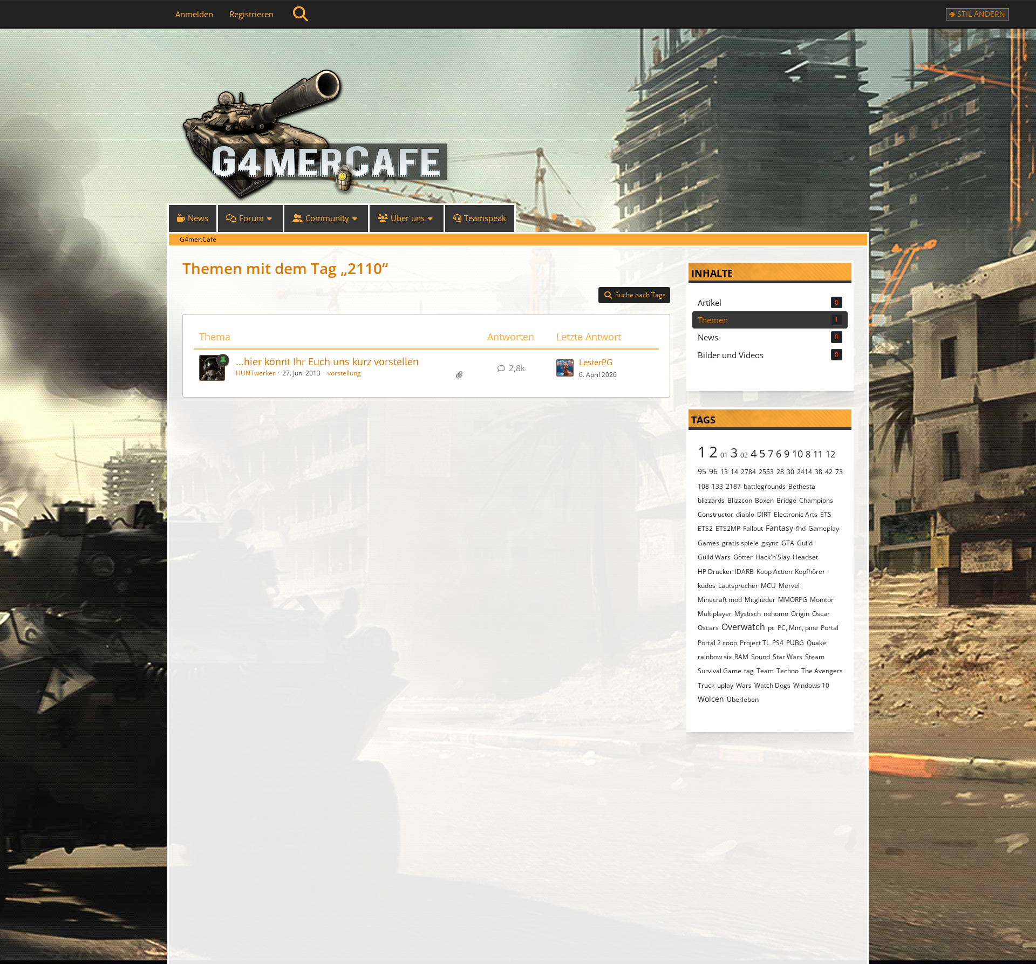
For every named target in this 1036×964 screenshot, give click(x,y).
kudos (706, 585)
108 (703, 486)
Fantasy (779, 528)
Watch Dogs (772, 685)
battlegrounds (765, 486)
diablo (745, 514)
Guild (805, 543)
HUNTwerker (255, 373)
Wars (744, 685)
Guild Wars (714, 557)
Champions (816, 500)
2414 (804, 471)
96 (713, 471)
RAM (741, 656)
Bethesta (801, 486)
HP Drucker (715, 571)
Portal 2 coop (717, 642)
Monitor (822, 599)
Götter (743, 557)
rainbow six (715, 656)
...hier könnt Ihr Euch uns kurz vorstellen (327, 361)
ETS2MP (727, 528)
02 (744, 455)
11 (818, 454)
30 (790, 471)
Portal (830, 627)
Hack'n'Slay (772, 557)
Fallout (753, 528)
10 (797, 453)
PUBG (795, 642)
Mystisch (747, 613)
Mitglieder (760, 599)
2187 (733, 486)
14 (734, 471)
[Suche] (300, 14)
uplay (725, 685)
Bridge (786, 500)
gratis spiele (740, 543)
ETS (825, 514)
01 (724, 455)
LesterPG (595, 362)
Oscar (821, 613)
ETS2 (705, 528)
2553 (766, 471)
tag (749, 670)
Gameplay (823, 528)
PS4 (777, 642)
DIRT (764, 514)
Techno (787, 670)
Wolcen (711, 699)
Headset (805, 557)
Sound (760, 656)
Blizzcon (739, 500)
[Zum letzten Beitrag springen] (565, 368)
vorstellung (344, 373)
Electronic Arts (795, 514)
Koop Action (774, 571)
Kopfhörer (810, 571)
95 (702, 471)
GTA (787, 543)
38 (818, 471)
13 (724, 471)
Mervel (789, 585)
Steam (814, 656)
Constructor (715, 514)
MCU (768, 585)
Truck (706, 685)
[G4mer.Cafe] (518, 48)
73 (839, 471)
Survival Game (719, 670)
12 (830, 454)
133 (717, 486)
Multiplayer (715, 613)
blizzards (711, 500)
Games (708, 543)
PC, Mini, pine (798, 627)
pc (771, 627)
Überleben (743, 699)
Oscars (708, 627)
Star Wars (787, 656)
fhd (801, 528)
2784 (748, 471)
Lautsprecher (738, 585)
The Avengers (822, 670)
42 (829, 471)
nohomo (776, 613)
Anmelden (194, 14)
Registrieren (251, 14)
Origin (800, 613)
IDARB (744, 571)
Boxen (764, 500)
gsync (770, 543)
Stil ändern (981, 14)
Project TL (754, 642)
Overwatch (743, 627)
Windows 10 (811, 685)
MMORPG (792, 599)
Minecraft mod (720, 599)
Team (765, 670)
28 (780, 471)
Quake (816, 642)
